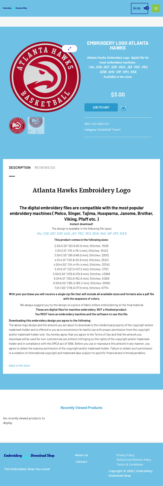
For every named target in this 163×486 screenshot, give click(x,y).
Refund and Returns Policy (133, 460)
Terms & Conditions (129, 464)
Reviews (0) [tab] (45, 167)
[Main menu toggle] (156, 8)
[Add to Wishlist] (123, 108)
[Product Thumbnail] (70, 49)
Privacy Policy (125, 455)
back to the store (19, 365)
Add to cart (101, 107)
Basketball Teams (109, 129)
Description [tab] (20, 167)
